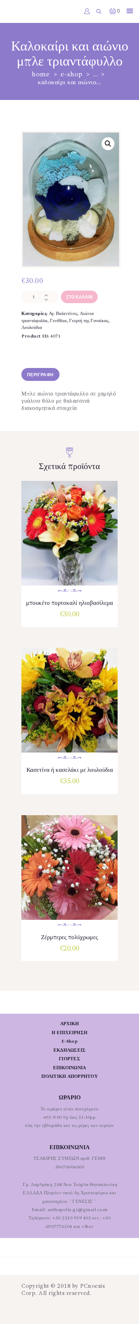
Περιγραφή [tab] (40, 375)
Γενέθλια (58, 321)
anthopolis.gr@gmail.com (77, 1210)
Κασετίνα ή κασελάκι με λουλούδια (69, 770)
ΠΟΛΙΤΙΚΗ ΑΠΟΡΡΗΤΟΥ (69, 1076)
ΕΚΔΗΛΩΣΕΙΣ (69, 1050)
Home (41, 74)
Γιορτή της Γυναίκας (88, 321)
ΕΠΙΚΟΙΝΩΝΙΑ (69, 1068)
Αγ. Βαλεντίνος (63, 313)
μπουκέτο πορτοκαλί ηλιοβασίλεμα (69, 603)
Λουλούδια (31, 327)
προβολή (69, 541)
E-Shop (72, 74)
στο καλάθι (79, 297)
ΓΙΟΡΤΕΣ (69, 1059)
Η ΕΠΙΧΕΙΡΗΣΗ (69, 1033)
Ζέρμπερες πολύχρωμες (69, 938)
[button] (108, 143)
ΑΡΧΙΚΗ (69, 1024)
